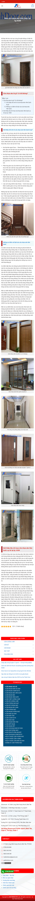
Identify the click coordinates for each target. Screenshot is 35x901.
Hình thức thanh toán (8, 883)
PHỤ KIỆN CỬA (8, 654)
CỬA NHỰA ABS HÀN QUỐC (14, 693)
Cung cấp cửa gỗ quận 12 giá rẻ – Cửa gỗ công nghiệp (16, 662)
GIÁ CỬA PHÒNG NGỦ (12, 730)
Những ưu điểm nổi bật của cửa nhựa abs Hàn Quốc (18, 108)
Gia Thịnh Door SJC (17, 899)
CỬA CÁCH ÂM (10, 720)
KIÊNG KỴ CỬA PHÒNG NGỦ (14, 743)
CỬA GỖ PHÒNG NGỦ (12, 705)
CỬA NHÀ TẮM (10, 715)
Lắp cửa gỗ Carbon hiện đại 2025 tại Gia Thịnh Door (15, 677)
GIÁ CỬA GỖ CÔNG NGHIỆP (13, 732)
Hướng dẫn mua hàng (9, 880)
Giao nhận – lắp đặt (8, 875)
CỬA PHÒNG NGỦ (11, 709)
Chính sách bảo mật (8, 885)
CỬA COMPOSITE (11, 718)
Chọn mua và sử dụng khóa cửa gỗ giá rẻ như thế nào (16, 671)
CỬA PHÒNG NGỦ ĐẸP (12, 703)
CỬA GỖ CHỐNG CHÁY (12, 701)
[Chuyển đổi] (33, 642)
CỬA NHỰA (7, 648)
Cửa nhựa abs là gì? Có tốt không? (13, 100)
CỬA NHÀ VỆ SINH (11, 713)
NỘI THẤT (7, 651)
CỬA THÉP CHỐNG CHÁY (13, 699)
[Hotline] (3, 871)
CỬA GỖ (6, 645)
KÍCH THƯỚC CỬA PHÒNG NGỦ (15, 736)
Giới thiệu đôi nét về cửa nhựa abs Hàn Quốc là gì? (18, 103)
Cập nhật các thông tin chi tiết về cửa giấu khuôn (15, 674)
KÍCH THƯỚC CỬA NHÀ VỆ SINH (15, 740)
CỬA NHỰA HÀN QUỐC (12, 697)
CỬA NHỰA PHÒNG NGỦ (13, 711)
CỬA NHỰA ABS (10, 695)
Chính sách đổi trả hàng (9, 887)
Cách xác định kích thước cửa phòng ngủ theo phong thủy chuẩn (17, 667)
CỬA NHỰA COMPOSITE (13, 691)
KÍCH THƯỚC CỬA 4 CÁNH (13, 738)
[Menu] (2, 6)
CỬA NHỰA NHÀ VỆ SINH (13, 688)
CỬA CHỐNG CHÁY (9, 641)
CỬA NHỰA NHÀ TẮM (12, 722)
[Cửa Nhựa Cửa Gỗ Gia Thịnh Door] (17, 6)
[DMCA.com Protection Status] (6, 863)
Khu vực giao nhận (8, 878)
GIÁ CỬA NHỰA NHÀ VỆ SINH (14, 728)
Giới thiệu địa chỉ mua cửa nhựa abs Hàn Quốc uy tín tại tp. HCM (17, 112)
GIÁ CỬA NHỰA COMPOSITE (14, 734)
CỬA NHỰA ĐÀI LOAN (12, 707)
